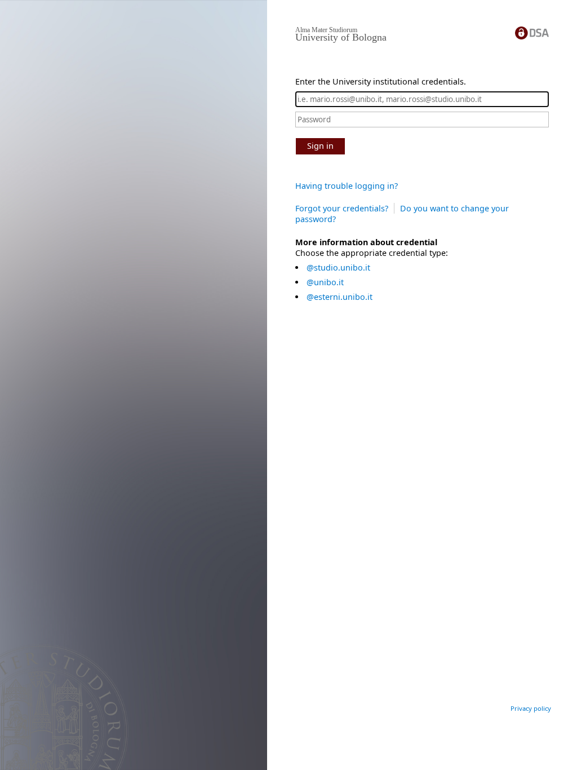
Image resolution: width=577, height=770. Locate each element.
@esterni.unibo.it (339, 296)
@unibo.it (325, 282)
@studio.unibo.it (338, 267)
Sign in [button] (320, 145)
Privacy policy (531, 708)
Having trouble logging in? (346, 185)
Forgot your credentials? (341, 208)
